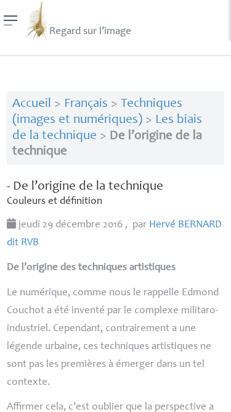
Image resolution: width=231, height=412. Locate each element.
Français (86, 104)
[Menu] (11, 20)
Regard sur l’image (90, 32)
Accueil (31, 104)
